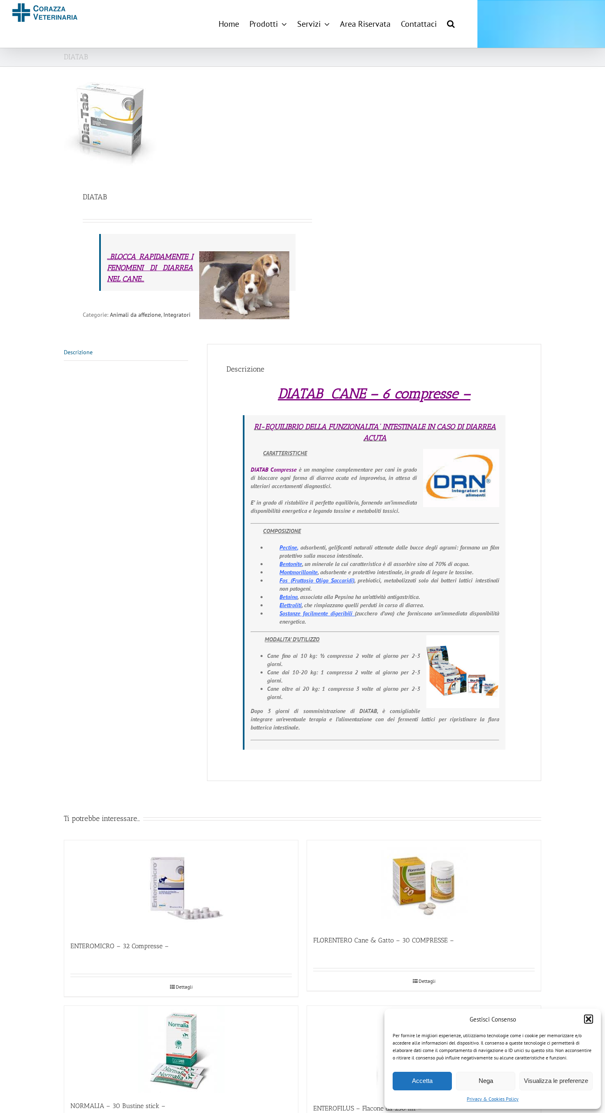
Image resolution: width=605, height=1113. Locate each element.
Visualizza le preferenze (556, 1080)
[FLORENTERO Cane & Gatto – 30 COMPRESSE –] (424, 883)
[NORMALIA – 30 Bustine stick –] (181, 1049)
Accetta (422, 1080)
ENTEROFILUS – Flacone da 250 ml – (367, 1108)
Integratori (177, 314)
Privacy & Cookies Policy (493, 1099)
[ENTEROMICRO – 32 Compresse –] (181, 886)
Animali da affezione (135, 314)
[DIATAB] (178, 125)
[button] (588, 1019)
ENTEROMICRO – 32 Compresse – (119, 946)
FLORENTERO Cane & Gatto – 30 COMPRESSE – (383, 940)
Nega (486, 1080)
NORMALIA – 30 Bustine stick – (117, 1106)
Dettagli (184, 987)
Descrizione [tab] (78, 352)
